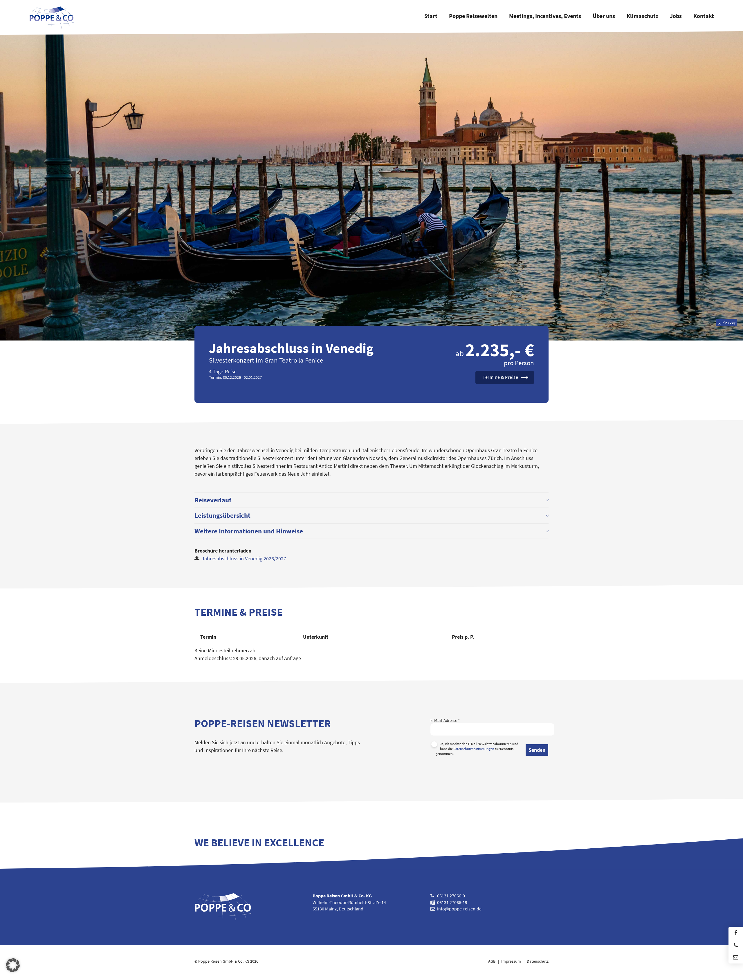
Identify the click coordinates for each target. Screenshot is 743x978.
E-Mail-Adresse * (445, 720)
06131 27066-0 (451, 896)
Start (430, 16)
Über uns (604, 16)
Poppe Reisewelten (473, 16)
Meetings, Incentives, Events (545, 16)
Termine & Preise (500, 377)
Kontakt (703, 16)
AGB (491, 961)
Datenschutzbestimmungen (473, 749)
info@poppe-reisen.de (459, 909)
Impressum (511, 961)
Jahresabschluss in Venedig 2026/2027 (243, 558)
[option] (371, 186)
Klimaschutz (642, 16)
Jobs (676, 16)
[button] (13, 965)
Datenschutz (538, 961)
